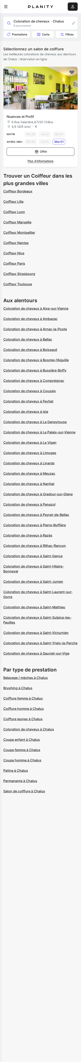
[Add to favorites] (72, 72)
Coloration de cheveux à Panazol (29, 504)
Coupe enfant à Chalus (21, 740)
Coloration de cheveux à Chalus (28, 729)
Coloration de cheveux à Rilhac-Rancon (34, 546)
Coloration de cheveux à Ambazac (30, 319)
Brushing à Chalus (17, 688)
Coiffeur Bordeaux (17, 191)
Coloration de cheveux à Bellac (27, 339)
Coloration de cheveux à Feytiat (28, 401)
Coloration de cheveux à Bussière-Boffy (34, 370)
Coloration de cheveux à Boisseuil (30, 350)
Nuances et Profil (20, 116)
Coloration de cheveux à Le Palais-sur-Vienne (39, 432)
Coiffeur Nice (13, 253)
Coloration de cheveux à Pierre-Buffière (34, 525)
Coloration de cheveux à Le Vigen (29, 442)
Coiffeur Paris (14, 263)
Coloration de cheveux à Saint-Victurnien (36, 633)
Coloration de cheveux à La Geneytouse (35, 422)
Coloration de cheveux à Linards (29, 463)
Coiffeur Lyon (14, 212)
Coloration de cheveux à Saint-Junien (33, 581)
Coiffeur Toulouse (17, 284)
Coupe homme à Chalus (22, 760)
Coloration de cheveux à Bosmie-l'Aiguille (36, 360)
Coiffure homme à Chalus (23, 709)
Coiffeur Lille (13, 201)
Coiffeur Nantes (16, 243)
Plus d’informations (41, 161)
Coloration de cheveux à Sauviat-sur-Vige (36, 653)
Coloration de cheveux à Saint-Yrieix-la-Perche (40, 643)
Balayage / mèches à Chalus (25, 678)
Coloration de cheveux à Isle (25, 411)
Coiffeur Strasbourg (19, 274)
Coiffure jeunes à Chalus (23, 719)
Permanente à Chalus (20, 781)
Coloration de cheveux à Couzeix (29, 391)
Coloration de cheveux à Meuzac (29, 473)
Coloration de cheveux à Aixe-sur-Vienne (35, 308)
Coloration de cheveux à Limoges (29, 453)
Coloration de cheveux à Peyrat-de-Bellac (36, 515)
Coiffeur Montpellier (19, 232)
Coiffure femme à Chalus (23, 698)
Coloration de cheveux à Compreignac (33, 381)
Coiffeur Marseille (17, 222)
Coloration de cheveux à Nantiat (28, 484)
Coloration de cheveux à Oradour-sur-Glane (38, 494)
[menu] (5, 6)
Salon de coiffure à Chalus (24, 791)
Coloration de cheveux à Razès (27, 535)
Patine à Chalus (15, 770)
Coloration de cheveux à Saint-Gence (33, 556)
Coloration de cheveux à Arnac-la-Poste (35, 329)
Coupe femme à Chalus (21, 750)
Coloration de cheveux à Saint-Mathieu (34, 607)
